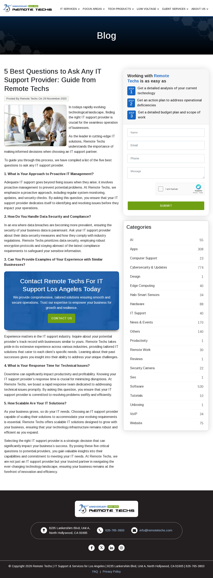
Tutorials (136, 395)
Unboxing (137, 404)
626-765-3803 (114, 530)
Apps (134, 249)
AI (131, 240)
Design (135, 276)
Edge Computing (142, 285)
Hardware (137, 304)
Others (135, 331)
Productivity (138, 340)
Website (136, 423)
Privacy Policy (112, 571)
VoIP (133, 414)
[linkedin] (111, 548)
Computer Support (143, 258)
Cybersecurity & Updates (148, 267)
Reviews (136, 359)
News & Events (141, 322)
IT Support (138, 313)
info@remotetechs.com (156, 530)
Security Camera (142, 368)
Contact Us (61, 318)
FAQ (95, 571)
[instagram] (121, 548)
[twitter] (101, 548)
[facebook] (91, 548)
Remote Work (140, 350)
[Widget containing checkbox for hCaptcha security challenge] (180, 189)
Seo (133, 377)
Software (137, 386)
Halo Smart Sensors (145, 295)
